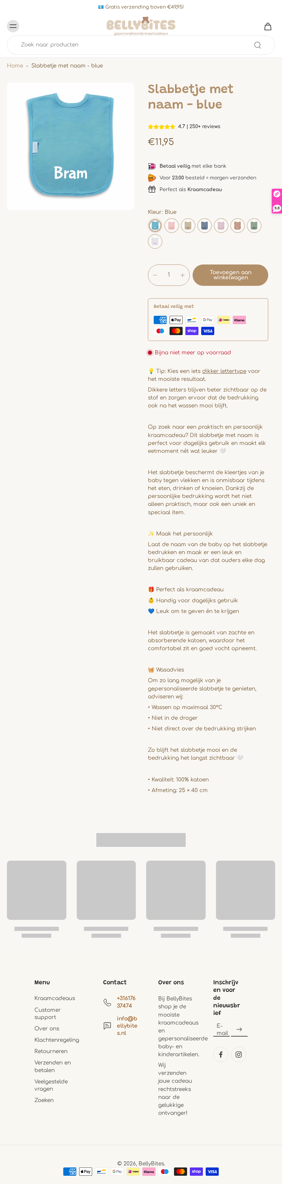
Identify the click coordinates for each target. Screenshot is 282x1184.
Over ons (46, 1029)
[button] (230, 275)
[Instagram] (238, 1054)
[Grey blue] (204, 225)
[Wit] (155, 241)
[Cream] (188, 225)
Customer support (47, 1013)
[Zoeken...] (257, 45)
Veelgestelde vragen (51, 1085)
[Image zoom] (70, 146)
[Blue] (155, 225)
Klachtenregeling (56, 1040)
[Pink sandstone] (237, 225)
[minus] (155, 275)
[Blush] (171, 225)
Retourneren (50, 1051)
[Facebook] (220, 1054)
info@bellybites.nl (127, 1026)
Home (15, 66)
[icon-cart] (267, 26)
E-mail (222, 1029)
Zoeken (44, 1100)
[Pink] (221, 225)
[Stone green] (254, 225)
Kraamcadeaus (54, 998)
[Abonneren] (239, 1030)
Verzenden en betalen (52, 1066)
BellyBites (151, 1164)
